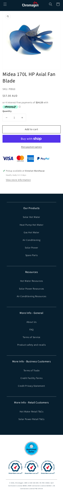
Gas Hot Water (31, 232)
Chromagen (19, 483)
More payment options (31, 147)
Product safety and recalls (31, 344)
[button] (5, 4)
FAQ (31, 329)
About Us (32, 321)
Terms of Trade (31, 370)
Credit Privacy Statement (31, 385)
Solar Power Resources (31, 288)
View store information (18, 179)
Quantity (7, 111)
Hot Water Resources (31, 280)
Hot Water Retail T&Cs (32, 411)
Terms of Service (31, 337)
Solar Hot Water (31, 217)
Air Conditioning (31, 240)
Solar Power (31, 247)
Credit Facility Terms (31, 378)
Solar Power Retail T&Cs (31, 419)
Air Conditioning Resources (31, 296)
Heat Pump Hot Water (31, 224)
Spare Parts (31, 255)
